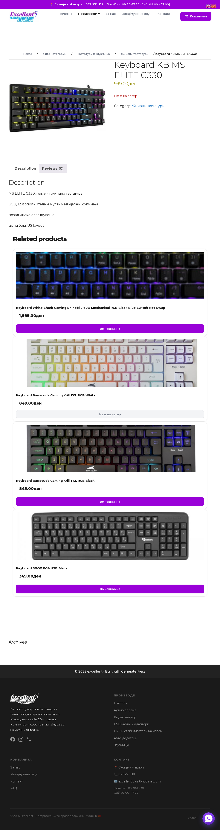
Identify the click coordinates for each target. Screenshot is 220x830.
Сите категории (55, 53)
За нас (111, 14)
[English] (208, 6)
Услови (193, 817)
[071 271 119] (29, 739)
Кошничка (198, 16)
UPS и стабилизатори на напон (138, 731)
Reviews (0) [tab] (53, 168)
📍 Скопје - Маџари (66, 4)
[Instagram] (20, 739)
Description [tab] (25, 168)
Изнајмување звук (136, 14)
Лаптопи (120, 703)
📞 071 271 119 (124, 774)
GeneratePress (133, 671)
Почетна (65, 14)
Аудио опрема (125, 710)
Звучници (121, 745)
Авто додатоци (125, 738)
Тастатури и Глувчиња (94, 53)
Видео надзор (125, 717)
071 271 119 (95, 4)
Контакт (163, 14)
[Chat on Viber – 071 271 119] (208, 818)
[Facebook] (12, 739)
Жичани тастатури (134, 53)
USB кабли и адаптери (131, 724)
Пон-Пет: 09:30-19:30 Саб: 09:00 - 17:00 (129, 790)
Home (27, 53)
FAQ (13, 788)
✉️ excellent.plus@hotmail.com (137, 781)
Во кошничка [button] (110, 328)
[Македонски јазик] (214, 6)
